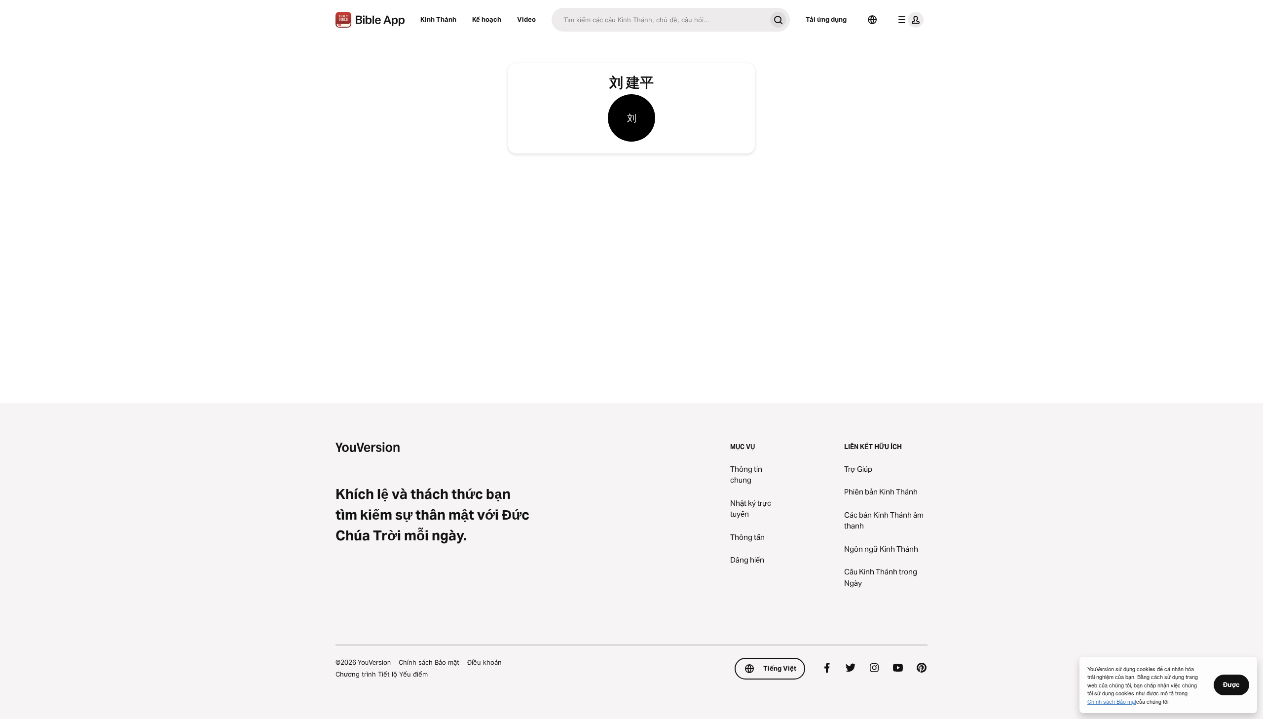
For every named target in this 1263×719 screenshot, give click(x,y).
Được (1231, 684)
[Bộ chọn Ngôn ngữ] (872, 20)
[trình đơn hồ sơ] (909, 20)
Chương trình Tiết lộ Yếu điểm (381, 674)
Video (526, 19)
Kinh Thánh (438, 19)
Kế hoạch (486, 19)
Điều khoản (484, 662)
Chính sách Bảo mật (429, 662)
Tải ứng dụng (826, 19)
